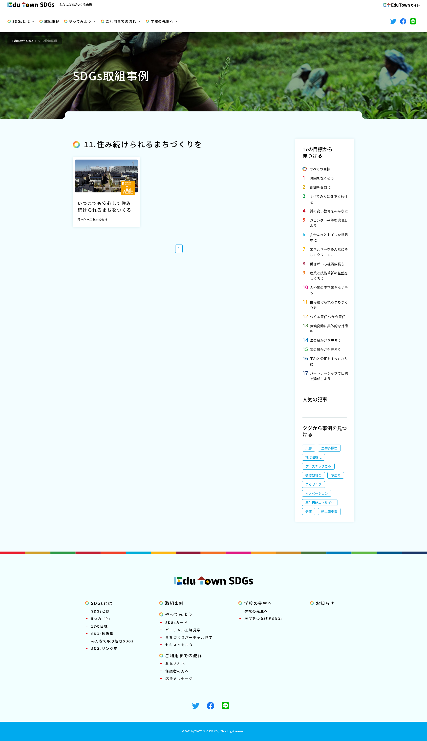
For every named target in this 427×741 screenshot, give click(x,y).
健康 (308, 511)
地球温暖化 (313, 457)
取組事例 (52, 21)
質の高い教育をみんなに (329, 210)
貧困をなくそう (322, 178)
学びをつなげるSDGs (263, 618)
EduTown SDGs (22, 41)
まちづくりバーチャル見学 (189, 637)
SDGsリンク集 (104, 648)
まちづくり (313, 484)
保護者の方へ (177, 670)
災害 (308, 448)
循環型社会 (313, 475)
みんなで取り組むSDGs (112, 640)
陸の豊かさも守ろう (325, 349)
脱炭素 (336, 475)
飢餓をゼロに (320, 187)
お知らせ (325, 603)
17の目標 (99, 626)
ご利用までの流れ (121, 21)
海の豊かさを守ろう (325, 340)
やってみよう (80, 21)
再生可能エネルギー (319, 502)
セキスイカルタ (179, 644)
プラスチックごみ (318, 466)
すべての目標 (320, 168)
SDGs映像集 (102, 633)
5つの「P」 (101, 618)
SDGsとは (21, 21)
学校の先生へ (162, 21)
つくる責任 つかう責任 (327, 316)
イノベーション (316, 493)
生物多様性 (329, 448)
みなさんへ (175, 663)
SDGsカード (176, 622)
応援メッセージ (179, 678)
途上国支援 (329, 511)
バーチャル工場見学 (183, 629)
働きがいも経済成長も (327, 263)
